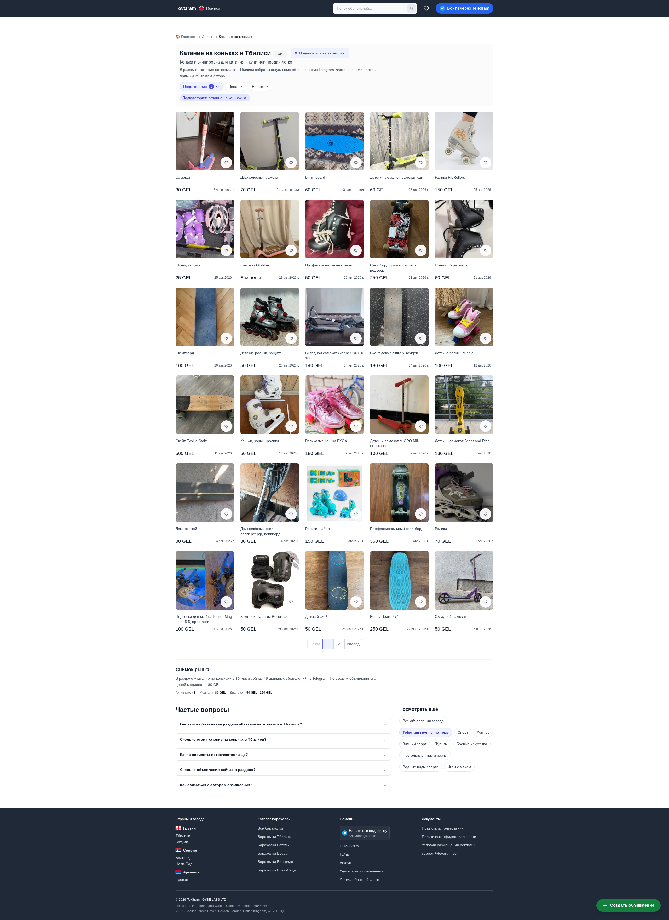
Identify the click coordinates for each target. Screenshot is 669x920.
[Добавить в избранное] (226, 162)
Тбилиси (183, 835)
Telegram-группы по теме (426, 732)
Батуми (182, 842)
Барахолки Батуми (274, 845)
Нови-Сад (184, 864)
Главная (185, 37)
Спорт (207, 37)
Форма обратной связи (359, 879)
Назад (315, 644)
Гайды (345, 854)
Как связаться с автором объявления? (283, 785)
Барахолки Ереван (274, 853)
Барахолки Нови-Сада (277, 870)
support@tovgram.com (441, 853)
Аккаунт (346, 863)
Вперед (353, 644)
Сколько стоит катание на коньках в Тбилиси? (283, 739)
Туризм (441, 744)
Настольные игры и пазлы (425, 755)
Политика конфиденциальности (449, 837)
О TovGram (349, 846)
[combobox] (370, 8)
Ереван (182, 879)
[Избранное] (426, 8)
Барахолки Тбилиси (275, 837)
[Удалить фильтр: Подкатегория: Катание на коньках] (245, 97)
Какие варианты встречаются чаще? (283, 754)
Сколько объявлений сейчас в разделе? (283, 770)
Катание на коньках (235, 37)
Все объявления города (423, 721)
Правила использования (443, 828)
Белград (183, 857)
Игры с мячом (459, 767)
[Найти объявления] (411, 8)
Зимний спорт (414, 744)
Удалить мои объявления (361, 871)
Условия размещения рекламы (448, 845)
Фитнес (483, 732)
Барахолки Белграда (275, 862)
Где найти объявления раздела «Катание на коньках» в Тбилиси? (283, 724)
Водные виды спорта (421, 767)
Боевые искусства (472, 744)
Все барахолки (270, 828)
